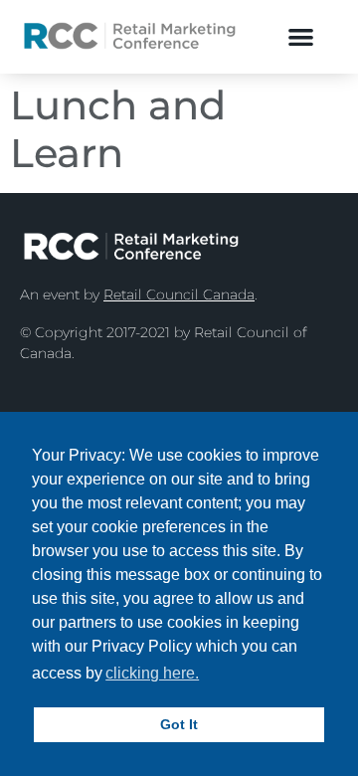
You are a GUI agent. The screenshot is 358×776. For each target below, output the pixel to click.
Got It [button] (179, 724)
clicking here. (152, 673)
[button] (300, 36)
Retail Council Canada (179, 294)
